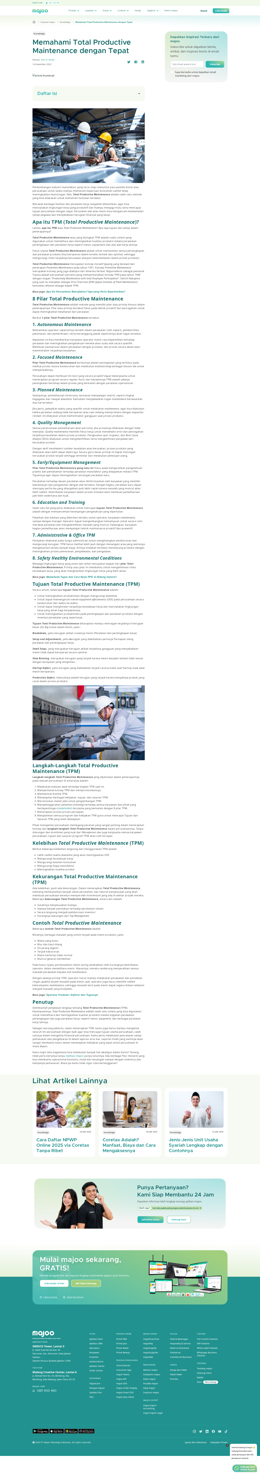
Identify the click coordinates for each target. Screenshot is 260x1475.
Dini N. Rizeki (47, 59)
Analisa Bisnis (96, 1361)
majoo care (38, 1386)
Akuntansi (94, 1348)
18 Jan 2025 (85, 1132)
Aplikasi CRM (95, 1343)
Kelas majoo (149, 1378)
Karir (199, 1382)
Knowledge (65, 22)
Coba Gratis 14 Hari (54, 1283)
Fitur (92, 1334)
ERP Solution (203, 1343)
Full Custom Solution (207, 1339)
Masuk (203, 10)
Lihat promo (50, 1297)
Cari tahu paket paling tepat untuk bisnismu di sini (169, 1208)
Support (151, 11)
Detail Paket (176, 1374)
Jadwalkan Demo (150, 1219)
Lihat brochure (75, 1297)
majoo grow (150, 1334)
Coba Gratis (221, 10)
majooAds (148, 1357)
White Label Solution (207, 1348)
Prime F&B (121, 1339)
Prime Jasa (121, 1343)
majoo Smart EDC (125, 1392)
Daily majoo (149, 1388)
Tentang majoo (204, 1368)
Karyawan (94, 1352)
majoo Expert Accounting (149, 1407)
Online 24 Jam (247, 1469)
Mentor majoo (150, 1369)
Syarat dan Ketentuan (196, 1442)
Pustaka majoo (150, 1383)
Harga (138, 11)
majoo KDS (121, 1383)
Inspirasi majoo (47, 22)
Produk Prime (124, 1334)
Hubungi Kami (178, 1219)
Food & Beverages (179, 1339)
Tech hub (37, 1368)
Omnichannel (123, 1365)
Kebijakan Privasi (219, 1442)
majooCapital (149, 1348)
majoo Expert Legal (152, 1412)
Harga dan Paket (178, 1369)
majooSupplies (150, 1352)
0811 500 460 (53, 3)
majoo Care (37, 3)
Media (200, 1377)
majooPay (148, 1343)
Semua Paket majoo (129, 3)
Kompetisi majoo (151, 1374)
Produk (72, 11)
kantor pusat (39, 1342)
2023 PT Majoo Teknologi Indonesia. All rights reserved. (63, 1442)
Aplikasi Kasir (96, 1339)
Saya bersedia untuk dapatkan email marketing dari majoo (195, 73)
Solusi (106, 11)
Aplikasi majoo (75, 1055)
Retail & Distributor (179, 1348)
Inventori (94, 1357)
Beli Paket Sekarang (86, 1283)
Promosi (174, 1378)
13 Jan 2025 (218, 1132)
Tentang (201, 1363)
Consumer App (123, 1369)
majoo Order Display (126, 1388)
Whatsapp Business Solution (207, 1354)
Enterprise (175, 1352)
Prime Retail (122, 1348)
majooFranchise (151, 1339)
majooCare (94, 1383)
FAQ (91, 1397)
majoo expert (150, 1400)
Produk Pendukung (127, 1360)
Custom (122, 11)
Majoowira (149, 1365)
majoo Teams (123, 1374)
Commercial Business (181, 1357)
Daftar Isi (47, 93)
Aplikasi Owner (97, 1366)
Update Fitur (95, 1392)
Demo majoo (171, 11)
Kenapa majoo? (97, 1388)
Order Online (96, 1370)
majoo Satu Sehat (125, 1397)
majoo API (121, 1378)
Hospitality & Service (180, 1343)
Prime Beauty (123, 1352)
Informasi (95, 1378)
